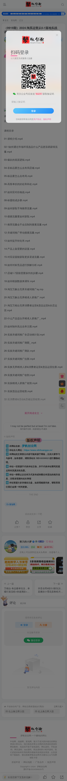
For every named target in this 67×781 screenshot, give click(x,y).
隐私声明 (47, 119)
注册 (30, 58)
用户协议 (37, 119)
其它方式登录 (20, 58)
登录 (33, 110)
